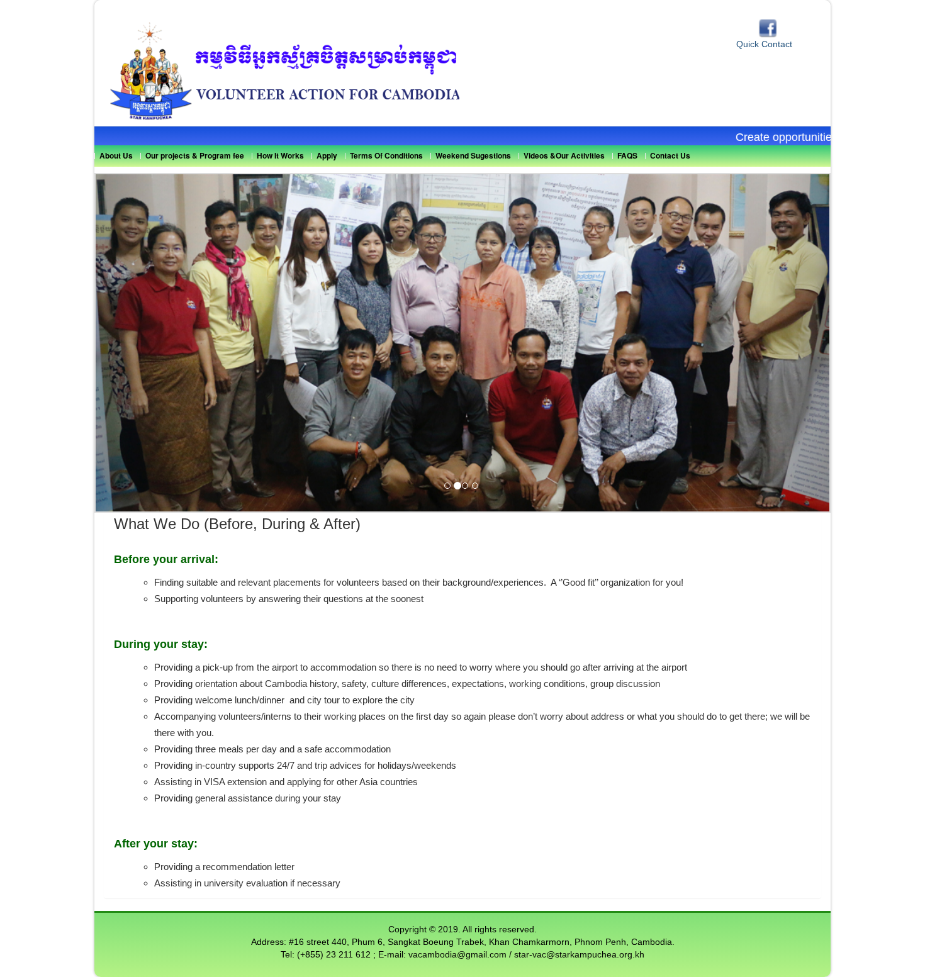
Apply (327, 155)
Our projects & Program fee (194, 155)
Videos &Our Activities (564, 155)
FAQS (627, 155)
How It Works (280, 155)
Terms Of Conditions (386, 155)
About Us (116, 155)
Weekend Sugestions (473, 155)
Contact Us (670, 155)
